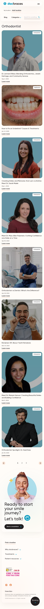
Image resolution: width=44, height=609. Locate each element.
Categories (15, 17)
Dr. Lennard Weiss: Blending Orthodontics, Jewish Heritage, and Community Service (21, 75)
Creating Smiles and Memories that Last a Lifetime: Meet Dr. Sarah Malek (22, 182)
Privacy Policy (8, 591)
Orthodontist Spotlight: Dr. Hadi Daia (16, 450)
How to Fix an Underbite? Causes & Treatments (20, 128)
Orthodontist (37, 32)
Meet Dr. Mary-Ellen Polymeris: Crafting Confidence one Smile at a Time (22, 237)
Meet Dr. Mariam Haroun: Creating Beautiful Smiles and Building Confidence (21, 396)
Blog (5, 17)
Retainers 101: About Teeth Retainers (16, 343)
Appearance (37, 87)
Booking (35, 600)
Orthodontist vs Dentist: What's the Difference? (20, 290)
